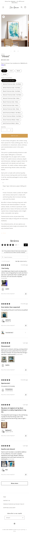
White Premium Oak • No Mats (11, 87)
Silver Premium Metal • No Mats (12, 116)
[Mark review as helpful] (26, 293)
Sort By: (18, 261)
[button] (3, 7)
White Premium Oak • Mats (10, 105)
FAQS (4, 497)
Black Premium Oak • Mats (10, 102)
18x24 (18, 70)
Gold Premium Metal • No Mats (12, 112)
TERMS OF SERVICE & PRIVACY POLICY (13, 504)
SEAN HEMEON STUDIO (11, 529)
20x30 (4, 74)
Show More (4, 278)
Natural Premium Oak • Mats (11, 98)
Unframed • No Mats (9, 80)
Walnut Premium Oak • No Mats (12, 84)
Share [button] (4, 233)
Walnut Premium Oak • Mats (11, 109)
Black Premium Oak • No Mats (11, 91)
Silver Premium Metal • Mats (11, 119)
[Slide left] (11, 51)
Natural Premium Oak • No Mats (12, 94)
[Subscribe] (22, 518)
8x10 (4, 70)
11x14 (11, 70)
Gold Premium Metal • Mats (11, 123)
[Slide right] (18, 51)
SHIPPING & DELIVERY (9, 507)
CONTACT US (6, 500)
